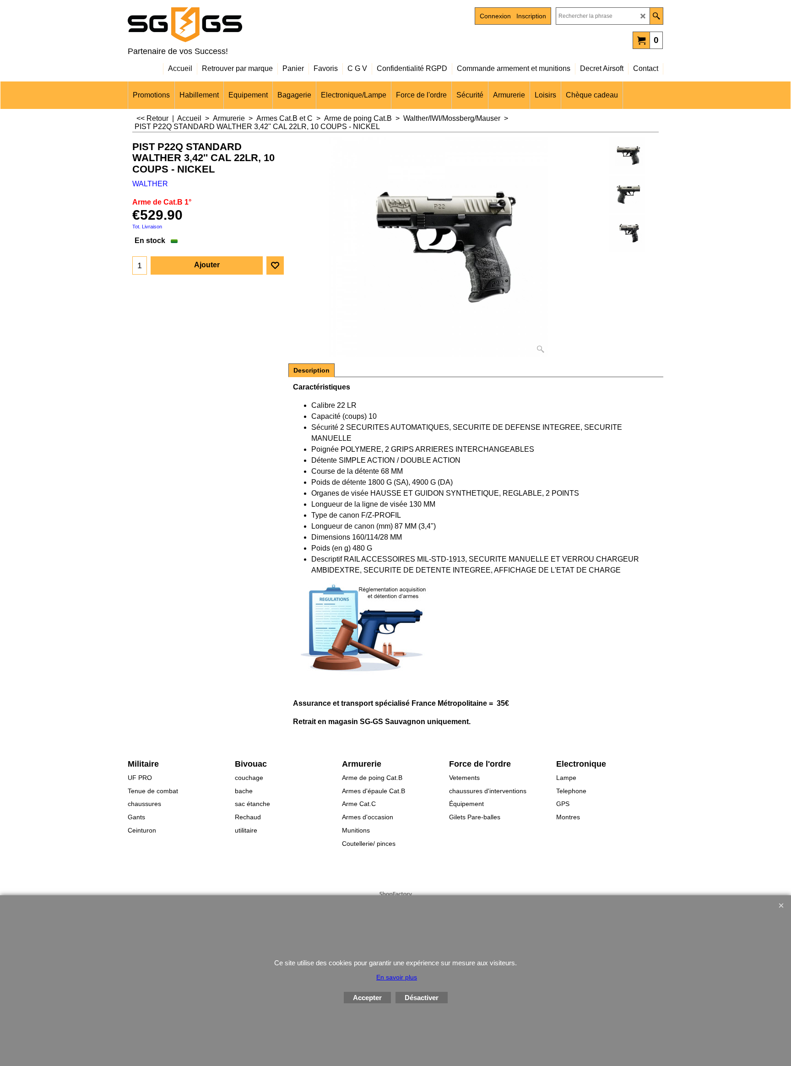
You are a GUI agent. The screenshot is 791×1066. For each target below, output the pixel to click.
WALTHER (150, 184)
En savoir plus (396, 977)
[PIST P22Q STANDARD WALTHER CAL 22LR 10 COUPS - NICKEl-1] (627, 233)
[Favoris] (275, 265)
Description (311, 370)
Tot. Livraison (147, 226)
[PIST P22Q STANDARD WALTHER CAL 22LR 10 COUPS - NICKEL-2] (627, 194)
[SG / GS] (208, 24)
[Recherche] (656, 16)
